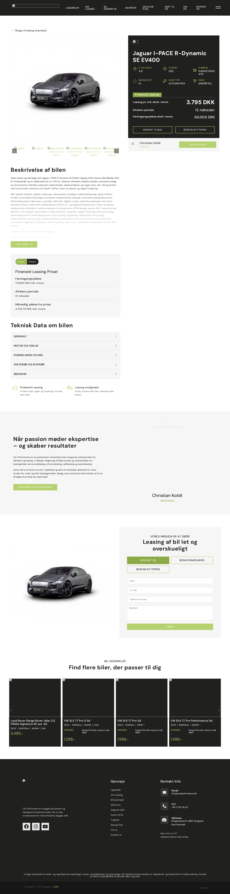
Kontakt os (201, 7)
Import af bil (117, 814)
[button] (14, 151)
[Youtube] (45, 826)
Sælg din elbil (148, 7)
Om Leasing (90, 7)
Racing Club (117, 824)
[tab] (148, 560)
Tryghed (115, 819)
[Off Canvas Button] (218, 7)
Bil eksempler (110, 7)
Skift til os (170, 7)
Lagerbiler (72, 7)
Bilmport (130, 7)
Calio (56, 886)
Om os (185, 7)
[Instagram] (36, 826)
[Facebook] (26, 826)
